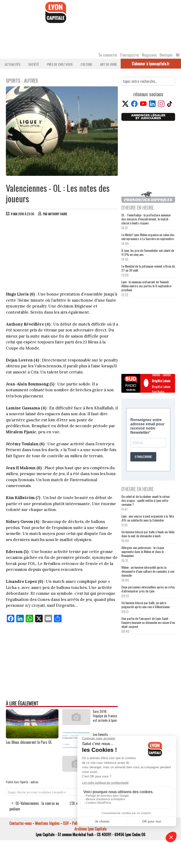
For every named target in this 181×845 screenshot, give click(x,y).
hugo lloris (17, 792)
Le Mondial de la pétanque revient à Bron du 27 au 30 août (148, 268)
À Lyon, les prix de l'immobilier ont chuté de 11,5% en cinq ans (147, 252)
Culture (86, 64)
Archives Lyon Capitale (90, 829)
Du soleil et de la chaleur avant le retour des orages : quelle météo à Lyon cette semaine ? (145, 500)
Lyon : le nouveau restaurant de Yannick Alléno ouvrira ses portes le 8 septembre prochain (146, 286)
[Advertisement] (62, 255)
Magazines (149, 55)
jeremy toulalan (39, 792)
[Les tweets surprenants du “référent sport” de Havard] (76, 746)
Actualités (12, 64)
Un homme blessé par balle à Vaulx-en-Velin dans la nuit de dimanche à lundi (147, 534)
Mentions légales (47, 823)
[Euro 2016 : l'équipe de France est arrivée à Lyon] (76, 723)
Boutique (166, 55)
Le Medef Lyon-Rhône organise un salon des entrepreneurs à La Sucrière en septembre (147, 237)
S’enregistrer (129, 55)
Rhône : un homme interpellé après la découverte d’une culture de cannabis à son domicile (147, 571)
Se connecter (108, 55)
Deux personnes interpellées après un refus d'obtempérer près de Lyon (148, 589)
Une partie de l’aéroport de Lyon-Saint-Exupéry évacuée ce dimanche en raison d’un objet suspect (148, 622)
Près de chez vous (60, 64)
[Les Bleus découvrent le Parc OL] (32, 737)
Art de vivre (108, 64)
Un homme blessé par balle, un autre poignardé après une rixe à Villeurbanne (145, 605)
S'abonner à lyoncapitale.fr (151, 63)
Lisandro (59, 792)
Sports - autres (29, 782)
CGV (66, 823)
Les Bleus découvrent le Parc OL (29, 742)
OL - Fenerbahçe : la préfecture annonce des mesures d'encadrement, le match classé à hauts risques (146, 219)
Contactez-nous (20, 823)
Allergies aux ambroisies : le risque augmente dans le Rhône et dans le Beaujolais (142, 551)
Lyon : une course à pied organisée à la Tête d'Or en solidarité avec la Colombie (147, 518)
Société (33, 64)
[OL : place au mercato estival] (76, 770)
